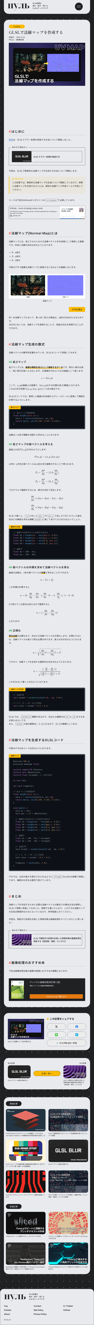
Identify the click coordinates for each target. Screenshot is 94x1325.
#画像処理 (20, 40)
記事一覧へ (47, 1073)
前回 (11, 140)
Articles (7, 1310)
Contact (37, 1306)
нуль (15, 1296)
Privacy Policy (40, 1314)
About (7, 1314)
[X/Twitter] (56, 1026)
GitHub (66, 1310)
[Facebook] (76, 1026)
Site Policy (38, 1310)
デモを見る (77, 309)
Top (6, 1306)
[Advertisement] (47, 107)
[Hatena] (76, 1035)
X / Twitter (68, 1306)
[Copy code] (81, 409)
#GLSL (11, 40)
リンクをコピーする (68, 1043)
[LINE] (56, 1035)
